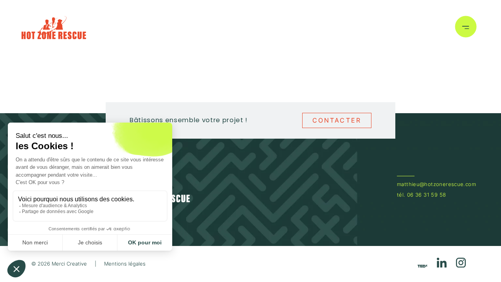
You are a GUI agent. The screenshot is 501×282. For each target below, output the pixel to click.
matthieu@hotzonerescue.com (436, 184)
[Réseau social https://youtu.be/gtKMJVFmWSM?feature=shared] (422, 265)
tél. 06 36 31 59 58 (421, 195)
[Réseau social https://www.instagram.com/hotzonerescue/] (461, 264)
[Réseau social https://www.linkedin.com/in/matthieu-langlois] (442, 264)
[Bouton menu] (465, 27)
